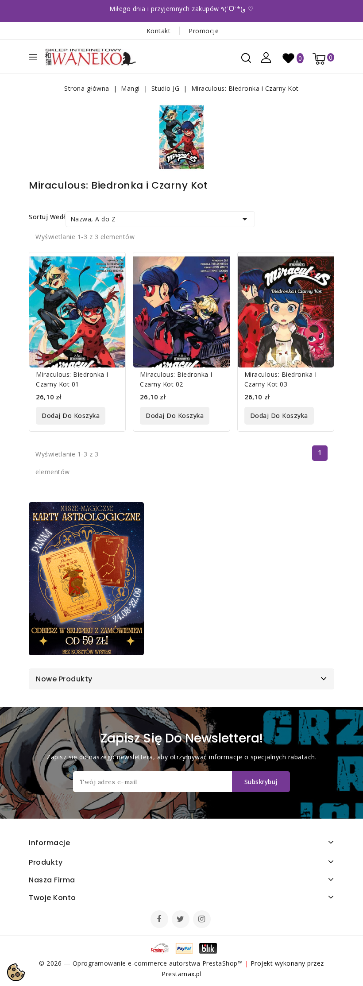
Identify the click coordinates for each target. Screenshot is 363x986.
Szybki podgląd (112, 264)
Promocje (204, 31)
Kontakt (159, 31)
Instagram (203, 920)
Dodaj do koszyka (71, 415)
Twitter (181, 920)
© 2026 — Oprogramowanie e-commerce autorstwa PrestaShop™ (142, 963)
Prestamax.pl (181, 974)
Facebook (160, 920)
